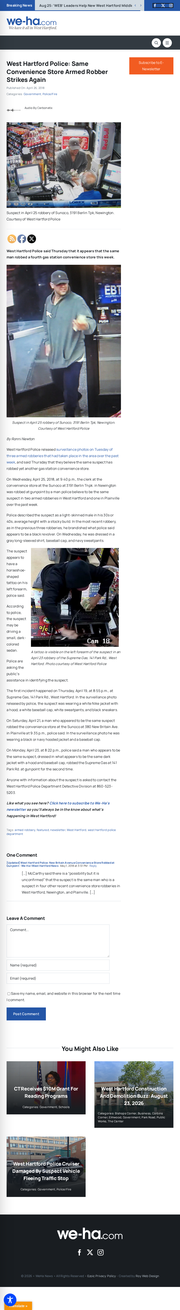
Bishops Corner (125, 1113)
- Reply (92, 866)
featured (43, 830)
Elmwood (115, 1117)
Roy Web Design (147, 1276)
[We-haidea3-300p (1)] (32, 18)
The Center (116, 1121)
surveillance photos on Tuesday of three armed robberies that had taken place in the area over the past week (63, 456)
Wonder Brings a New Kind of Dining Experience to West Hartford (102, 5)
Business (144, 1113)
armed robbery (25, 830)
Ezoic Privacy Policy (101, 1276)
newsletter (57, 830)
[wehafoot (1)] (90, 1229)
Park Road (148, 1117)
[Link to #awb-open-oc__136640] (167, 42)
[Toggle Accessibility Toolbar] (10, 1300)
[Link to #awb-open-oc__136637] (156, 42)
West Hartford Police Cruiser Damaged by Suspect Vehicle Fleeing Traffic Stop (46, 1171)
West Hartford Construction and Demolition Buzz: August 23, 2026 (134, 1095)
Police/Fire (50, 94)
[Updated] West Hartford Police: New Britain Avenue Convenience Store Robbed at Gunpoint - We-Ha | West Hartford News (61, 864)
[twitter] (163, 5)
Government (32, 94)
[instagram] (171, 5)
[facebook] (155, 5)
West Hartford (76, 830)
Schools (64, 1107)
